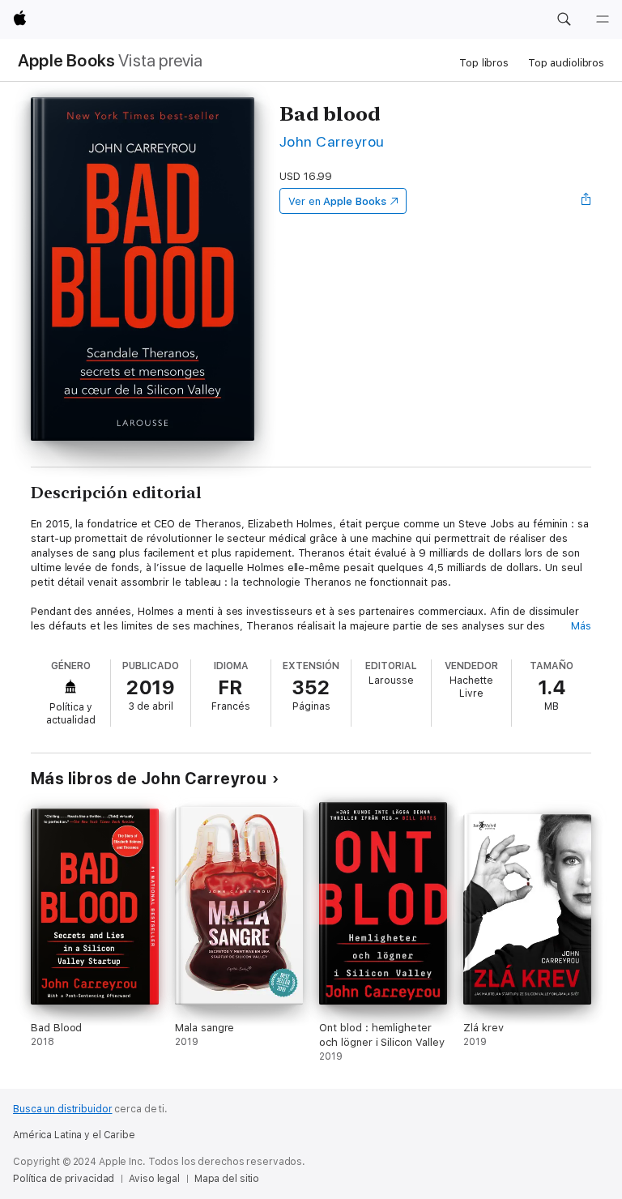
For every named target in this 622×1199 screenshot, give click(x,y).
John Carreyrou (332, 141)
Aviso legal (154, 1178)
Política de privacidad (63, 1178)
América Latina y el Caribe (74, 1135)
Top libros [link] (484, 63)
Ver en (337, 201)
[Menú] (602, 19)
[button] (563, 19)
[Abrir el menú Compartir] (586, 201)
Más (581, 626)
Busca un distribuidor (62, 1109)
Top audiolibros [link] (566, 63)
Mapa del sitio (226, 1178)
